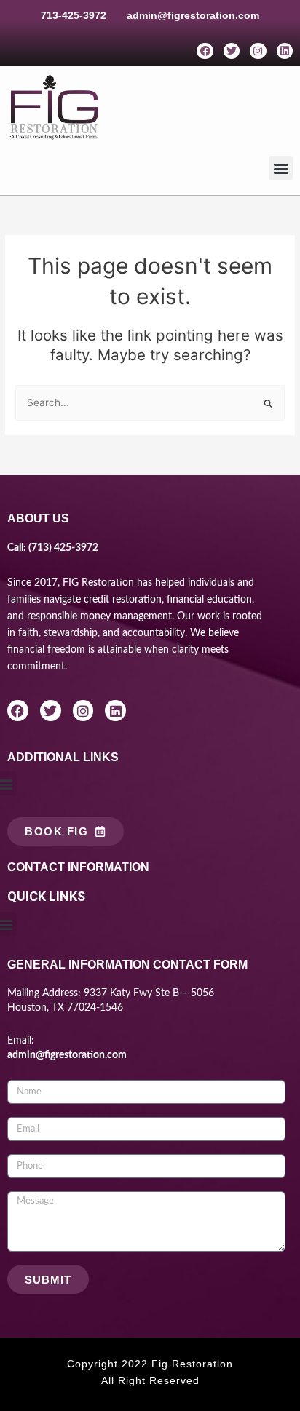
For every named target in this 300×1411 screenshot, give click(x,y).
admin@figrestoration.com (193, 15)
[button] (281, 168)
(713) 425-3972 (63, 548)
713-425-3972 (73, 15)
